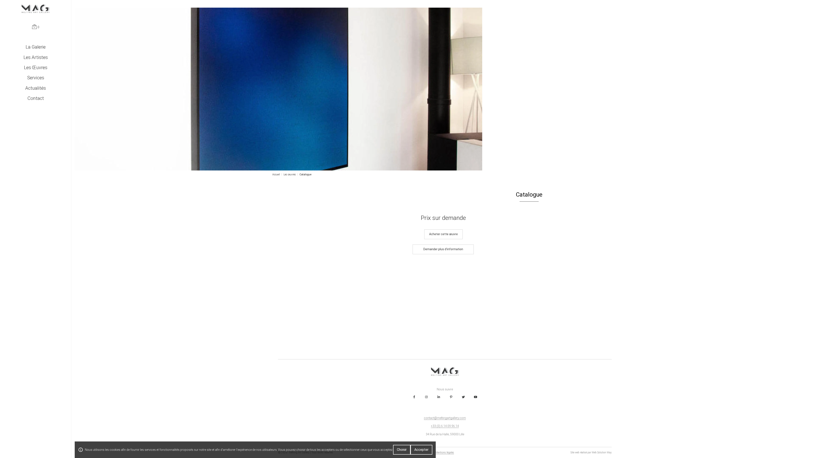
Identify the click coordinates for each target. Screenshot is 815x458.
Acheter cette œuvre (443, 234)
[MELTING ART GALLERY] (35, 8)
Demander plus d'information (443, 249)
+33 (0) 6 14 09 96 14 (445, 426)
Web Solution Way (602, 452)
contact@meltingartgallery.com (445, 418)
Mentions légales (445, 452)
